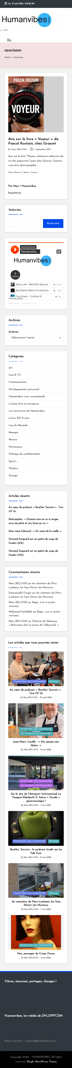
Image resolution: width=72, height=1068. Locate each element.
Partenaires (15, 447)
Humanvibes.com (28, 303)
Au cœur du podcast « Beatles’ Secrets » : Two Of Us (36, 509)
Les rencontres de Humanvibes (27, 411)
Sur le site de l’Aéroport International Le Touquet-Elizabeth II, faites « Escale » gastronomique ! (36, 798)
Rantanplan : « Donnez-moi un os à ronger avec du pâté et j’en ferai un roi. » (34, 521)
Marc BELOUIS (18, 583)
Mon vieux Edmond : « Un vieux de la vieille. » (35, 531)
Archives (13, 332)
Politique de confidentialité (24, 454)
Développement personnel (24, 389)
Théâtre (13, 468)
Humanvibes (14, 303)
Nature (13, 439)
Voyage (13, 475)
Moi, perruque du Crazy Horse (36, 953)
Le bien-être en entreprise (24, 404)
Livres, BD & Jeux (19, 418)
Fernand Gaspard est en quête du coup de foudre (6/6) (33, 541)
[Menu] (9, 40)
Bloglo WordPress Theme (42, 1061)
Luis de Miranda (18, 425)
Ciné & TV (15, 375)
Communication (18, 382)
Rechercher (15, 210)
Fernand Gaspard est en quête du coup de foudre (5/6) (33, 553)
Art (11, 368)
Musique (13, 432)
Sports (13, 461)
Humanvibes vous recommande (27, 396)
